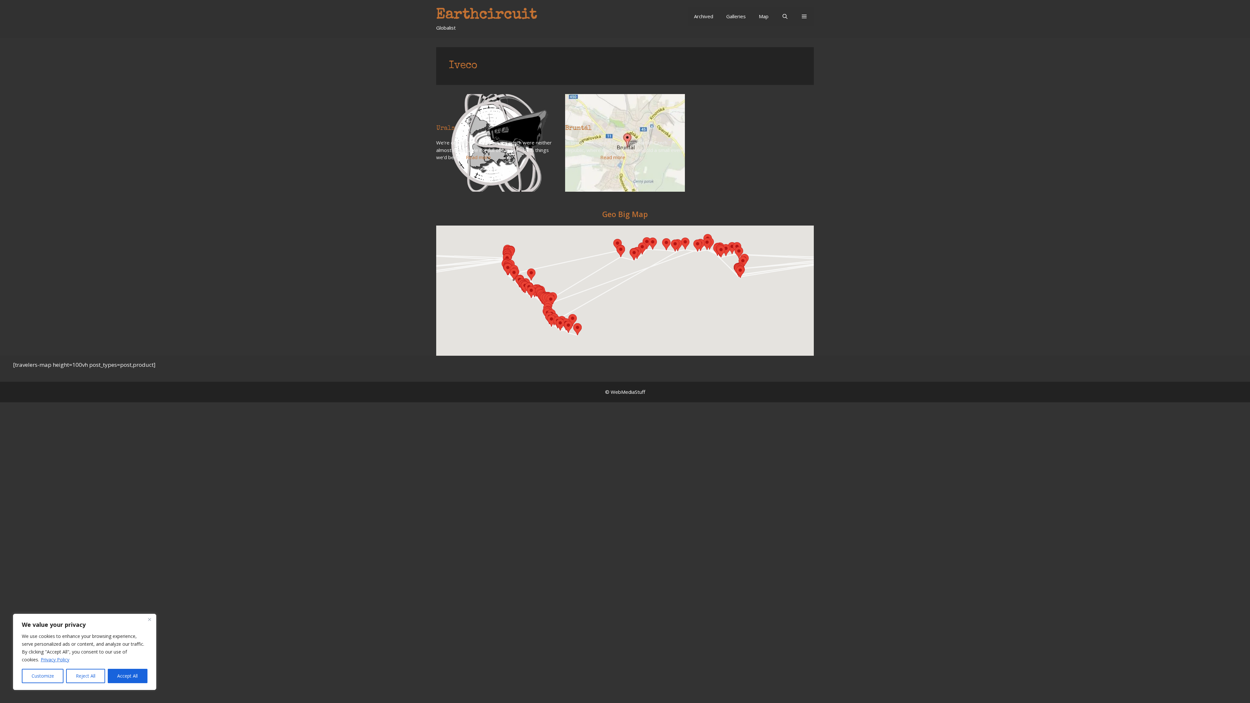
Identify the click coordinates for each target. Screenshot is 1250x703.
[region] (84, 652)
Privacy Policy (55, 659)
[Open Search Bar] (784, 16)
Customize (43, 676)
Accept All (127, 676)
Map (764, 16)
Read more (478, 157)
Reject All (85, 676)
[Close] (149, 619)
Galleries (736, 16)
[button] (804, 16)
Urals (445, 128)
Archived (703, 16)
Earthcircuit (486, 15)
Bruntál (578, 128)
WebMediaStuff (628, 392)
